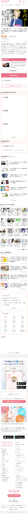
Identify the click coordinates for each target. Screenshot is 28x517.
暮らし (11, 5)
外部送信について (4, 507)
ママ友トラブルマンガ (8, 302)
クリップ (24, 263)
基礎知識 (4, 452)
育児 (3, 459)
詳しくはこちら (21, 434)
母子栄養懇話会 (19, 487)
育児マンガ (15, 298)
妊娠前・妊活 (5, 453)
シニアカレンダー (19, 471)
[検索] (22, 1)
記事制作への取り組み (7, 442)
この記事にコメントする (15, 86)
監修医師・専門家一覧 (7, 445)
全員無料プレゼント (20, 455)
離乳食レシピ (5, 468)
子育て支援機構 (19, 484)
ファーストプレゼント (20, 457)
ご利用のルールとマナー (14, 394)
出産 (20, 302)
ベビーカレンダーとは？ (6, 505)
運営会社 (13, 505)
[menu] (25, 1)
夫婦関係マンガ (6, 300)
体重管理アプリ (19, 463)
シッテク (18, 472)
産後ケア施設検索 (5, 477)
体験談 (3, 464)
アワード (18, 446)
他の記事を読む (13, 70)
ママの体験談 (6, 305)
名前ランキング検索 (20, 444)
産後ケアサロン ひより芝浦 (21, 480)
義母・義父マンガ (16, 300)
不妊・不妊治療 (5, 461)
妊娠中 (3, 455)
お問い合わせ (15, 509)
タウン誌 (18, 450)
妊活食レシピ (5, 472)
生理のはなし (5, 59)
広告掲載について (22, 507)
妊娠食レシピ (5, 470)
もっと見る (13, 137)
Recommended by (18, 249)
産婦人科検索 (5, 479)
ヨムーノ (18, 474)
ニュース (6, 5)
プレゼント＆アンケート (21, 453)
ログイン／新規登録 (14, 495)
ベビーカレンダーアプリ (21, 461)
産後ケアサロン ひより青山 (21, 478)
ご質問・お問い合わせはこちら (14, 401)
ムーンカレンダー (19, 467)
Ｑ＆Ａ (4, 463)
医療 (24, 302)
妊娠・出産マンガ (7, 298)
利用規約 (10, 509)
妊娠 (16, 302)
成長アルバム (5, 473)
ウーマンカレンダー (20, 469)
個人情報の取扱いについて (20, 505)
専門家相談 (4, 450)
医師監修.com (19, 476)
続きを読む (14, 75)
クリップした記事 (14, 353)
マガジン (18, 448)
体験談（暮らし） (14, 36)
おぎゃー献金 (19, 485)
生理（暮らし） (6, 38)
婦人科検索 (4, 481)
